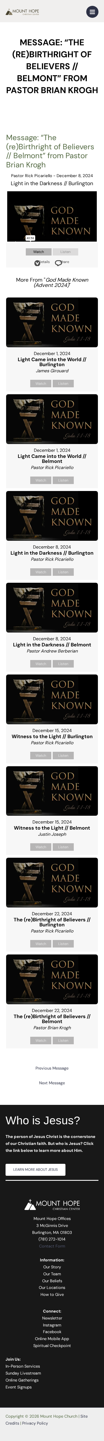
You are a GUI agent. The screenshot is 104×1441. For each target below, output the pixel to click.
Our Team (52, 1274)
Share (64, 261)
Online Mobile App (52, 1338)
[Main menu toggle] (92, 12)
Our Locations (52, 1287)
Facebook (52, 1332)
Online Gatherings (22, 1380)
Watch (38, 251)
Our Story (52, 1267)
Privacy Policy (35, 1423)
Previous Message (52, 1068)
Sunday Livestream (23, 1373)
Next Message (52, 1083)
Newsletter (52, 1318)
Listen (65, 251)
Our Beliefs (52, 1281)
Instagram (52, 1325)
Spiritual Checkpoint (52, 1345)
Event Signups (19, 1387)
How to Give (52, 1294)
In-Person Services (23, 1366)
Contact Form (52, 1246)
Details (44, 261)
